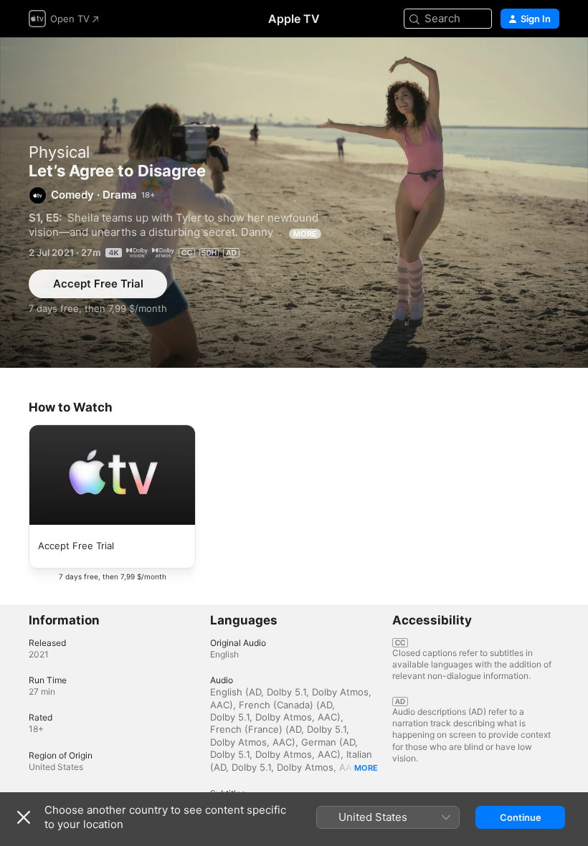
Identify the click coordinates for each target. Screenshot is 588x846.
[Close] (23, 817)
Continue (520, 817)
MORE (305, 234)
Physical (59, 152)
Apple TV (294, 18)
